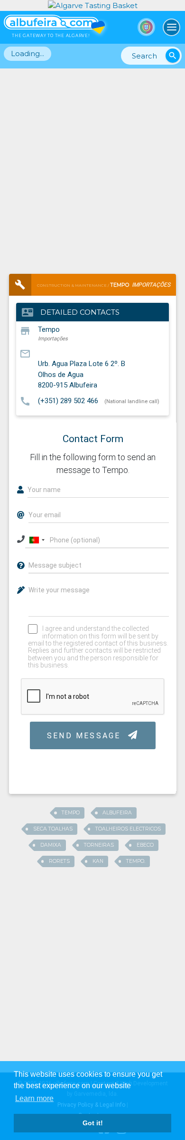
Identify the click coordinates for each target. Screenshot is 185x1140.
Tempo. (135, 861)
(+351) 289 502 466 (68, 400)
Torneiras (99, 845)
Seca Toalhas (53, 829)
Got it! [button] (93, 1123)
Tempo (71, 813)
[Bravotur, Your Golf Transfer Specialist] (93, 5)
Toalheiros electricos (128, 829)
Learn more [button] (34, 1098)
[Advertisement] (92, 166)
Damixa (50, 845)
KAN (97, 861)
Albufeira (117, 813)
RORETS (59, 861)
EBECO (145, 845)
